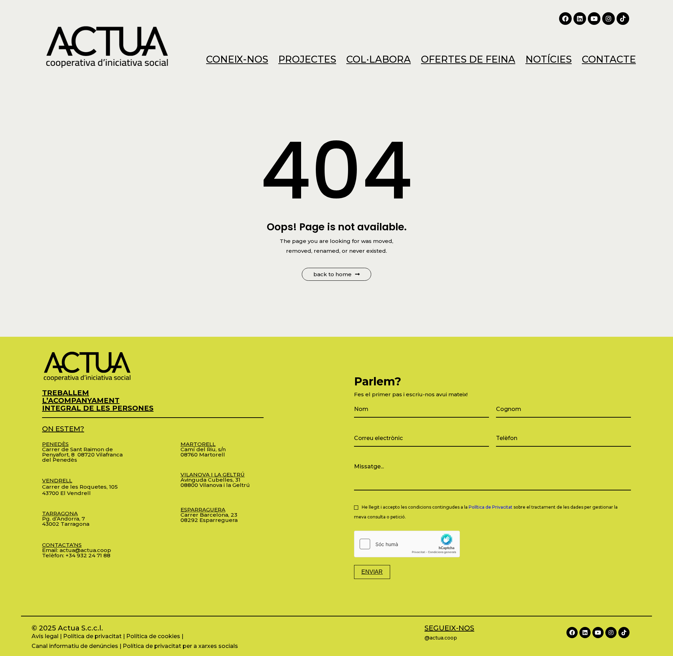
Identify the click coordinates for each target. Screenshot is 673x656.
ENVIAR (372, 572)
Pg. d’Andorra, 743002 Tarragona (65, 518)
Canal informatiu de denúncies (75, 646)
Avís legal (45, 636)
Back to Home (332, 274)
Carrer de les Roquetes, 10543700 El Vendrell (80, 486)
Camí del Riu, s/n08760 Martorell (203, 449)
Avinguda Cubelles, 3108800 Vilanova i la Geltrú (215, 479)
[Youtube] (594, 18)
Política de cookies (153, 636)
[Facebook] (565, 18)
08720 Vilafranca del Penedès (82, 457)
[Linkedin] (579, 18)
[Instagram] (608, 18)
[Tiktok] (623, 18)
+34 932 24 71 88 (88, 555)
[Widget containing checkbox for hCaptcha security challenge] (407, 544)
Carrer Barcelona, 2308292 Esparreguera (209, 514)
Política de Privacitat (490, 507)
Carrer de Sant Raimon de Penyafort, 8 (77, 449)
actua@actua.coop (85, 550)
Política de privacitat (92, 636)
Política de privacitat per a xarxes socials (180, 646)
